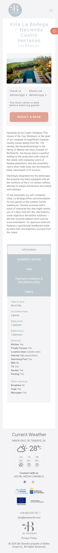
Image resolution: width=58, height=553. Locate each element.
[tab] (29, 249)
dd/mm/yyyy (17, 95)
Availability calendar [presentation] (29, 259)
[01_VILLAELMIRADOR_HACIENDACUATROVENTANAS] (29, 68)
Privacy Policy (29, 538)
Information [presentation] (29, 249)
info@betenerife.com (29, 517)
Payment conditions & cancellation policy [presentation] (29, 280)
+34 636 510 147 (29, 513)
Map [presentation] (29, 269)
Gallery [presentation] (29, 291)
